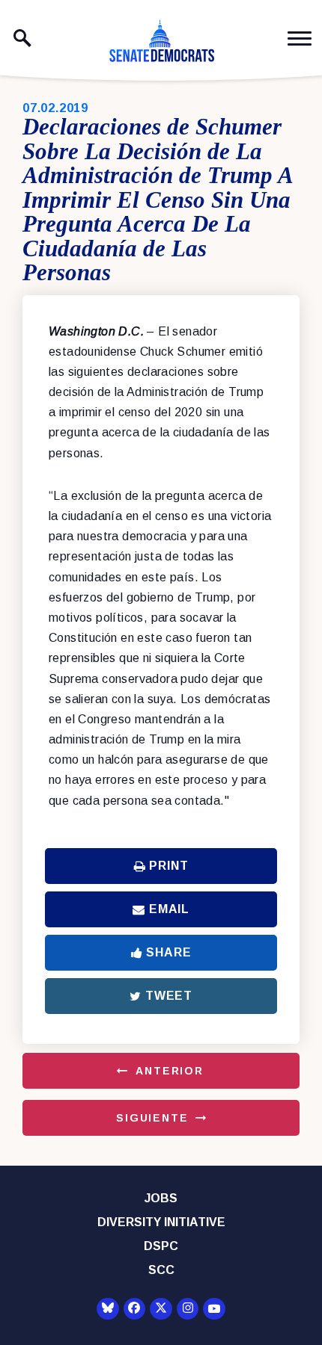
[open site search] (22, 38)
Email (169, 909)
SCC (161, 1270)
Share (168, 952)
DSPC (161, 1246)
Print (168, 865)
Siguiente (152, 1118)
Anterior (170, 1071)
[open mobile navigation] (299, 38)
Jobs (161, 1198)
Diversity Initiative (161, 1222)
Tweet (168, 995)
